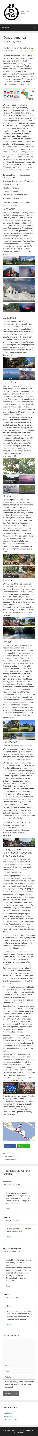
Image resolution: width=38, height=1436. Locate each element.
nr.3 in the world (24, 694)
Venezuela (8, 1416)
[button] (10, 1146)
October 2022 (11, 1156)
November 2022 (12, 1160)
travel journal (10, 1153)
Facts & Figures (10, 1419)
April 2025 (8, 1413)
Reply (8, 1209)
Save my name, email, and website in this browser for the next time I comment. (19, 1384)
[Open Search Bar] (35, 27)
